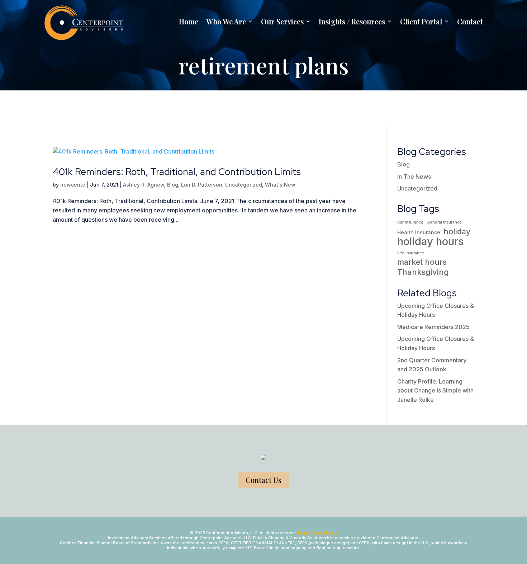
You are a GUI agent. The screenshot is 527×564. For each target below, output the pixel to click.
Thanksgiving (423, 272)
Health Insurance (418, 232)
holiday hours (430, 241)
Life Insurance (410, 253)
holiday (456, 231)
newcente (72, 185)
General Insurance (444, 222)
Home (188, 21)
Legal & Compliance (317, 532)
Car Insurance (410, 222)
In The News (414, 176)
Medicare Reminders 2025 (433, 326)
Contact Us (263, 480)
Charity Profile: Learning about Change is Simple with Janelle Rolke (435, 390)
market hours (422, 262)
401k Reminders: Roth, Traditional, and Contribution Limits (177, 172)
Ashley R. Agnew (143, 185)
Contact (470, 21)
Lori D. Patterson (201, 185)
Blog (172, 185)
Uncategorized (243, 185)
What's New (280, 185)
